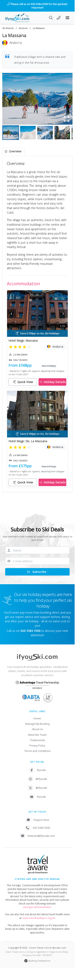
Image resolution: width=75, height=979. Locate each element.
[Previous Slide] (6, 98)
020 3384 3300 (41, 828)
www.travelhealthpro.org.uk (39, 918)
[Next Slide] (68, 98)
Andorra (23, 28)
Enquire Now (41, 820)
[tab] (13, 151)
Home (37, 718)
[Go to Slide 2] (27, 132)
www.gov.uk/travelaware (37, 907)
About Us (37, 729)
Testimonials (37, 740)
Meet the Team (37, 735)
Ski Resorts (8, 28)
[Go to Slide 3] (45, 132)
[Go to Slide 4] (62, 132)
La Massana (39, 28)
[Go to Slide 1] (10, 132)
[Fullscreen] (67, 119)
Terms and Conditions (37, 751)
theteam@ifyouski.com (41, 836)
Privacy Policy (37, 745)
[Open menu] (67, 18)
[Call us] (58, 18)
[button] (37, 99)
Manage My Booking (37, 724)
